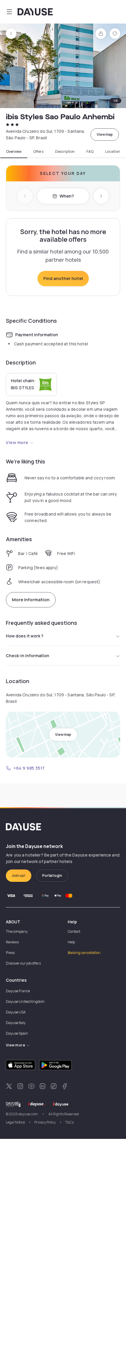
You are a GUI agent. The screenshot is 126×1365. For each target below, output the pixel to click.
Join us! (18, 875)
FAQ (89, 151)
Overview (13, 151)
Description (65, 151)
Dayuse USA (16, 1012)
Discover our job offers (23, 963)
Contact (74, 931)
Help (71, 942)
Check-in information (27, 655)
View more (17, 442)
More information (31, 600)
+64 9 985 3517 (29, 768)
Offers (38, 151)
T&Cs (69, 1122)
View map (105, 134)
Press (10, 952)
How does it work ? (24, 636)
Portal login (52, 875)
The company (17, 931)
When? (66, 196)
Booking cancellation (84, 952)
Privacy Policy (45, 1122)
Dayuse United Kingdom (25, 1001)
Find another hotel (63, 278)
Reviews (12, 942)
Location (112, 151)
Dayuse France (18, 990)
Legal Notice (15, 1122)
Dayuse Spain (17, 1033)
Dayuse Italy (15, 1022)
